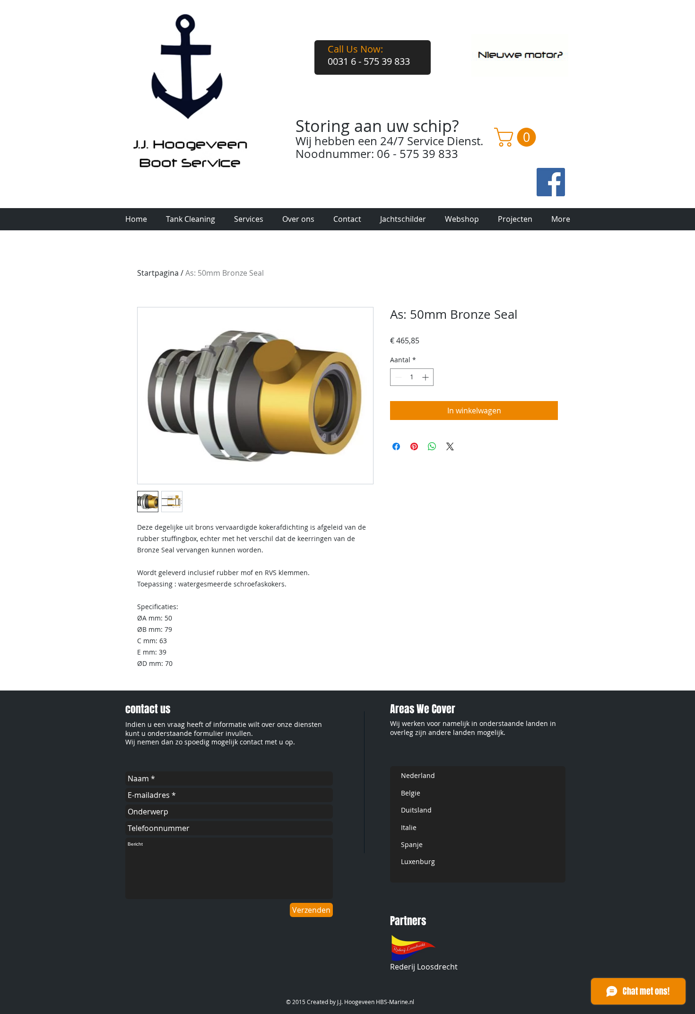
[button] (517, 137)
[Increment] (426, 377)
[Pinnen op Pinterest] (414, 446)
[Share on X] (450, 446)
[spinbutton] (411, 377)
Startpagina (158, 273)
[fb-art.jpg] (551, 182)
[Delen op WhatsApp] (432, 446)
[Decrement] (397, 377)
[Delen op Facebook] (396, 446)
